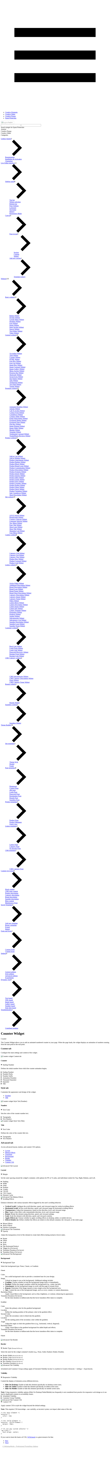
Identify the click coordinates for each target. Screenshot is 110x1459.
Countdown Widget (16, 415)
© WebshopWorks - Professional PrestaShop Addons (20, 1446)
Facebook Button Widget (17, 420)
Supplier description (12, 899)
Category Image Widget (17, 597)
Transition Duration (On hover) (13, 1250)
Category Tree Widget (16, 557)
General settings (10, 972)
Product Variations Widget (18, 491)
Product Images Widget (17, 476)
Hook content (9, 889)
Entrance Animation (9, 1227)
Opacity (5, 1231)
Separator (6, 1082)
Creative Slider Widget (17, 416)
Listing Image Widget (16, 607)
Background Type (9, 1262)
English (10, 122)
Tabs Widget (13, 381)
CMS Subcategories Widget (18, 676)
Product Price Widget (16, 481)
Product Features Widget (17, 472)
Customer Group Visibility (12, 1398)
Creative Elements (11, 112)
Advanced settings (11, 976)
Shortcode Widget (15, 375)
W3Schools (31, 1437)
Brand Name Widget (16, 591)
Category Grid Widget (16, 553)
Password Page (14, 794)
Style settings (9, 974)
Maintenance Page (11, 903)
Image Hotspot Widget (17, 426)
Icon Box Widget (15, 361)
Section (16, 252)
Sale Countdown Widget (17, 493)
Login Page (13, 792)
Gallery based (10, 1004)
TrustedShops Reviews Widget (19, 436)
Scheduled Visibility (9, 1396)
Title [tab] (6, 1098)
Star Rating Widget (15, 379)
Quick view (13, 824)
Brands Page (13, 798)
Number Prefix (8, 1074)
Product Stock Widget (16, 489)
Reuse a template (11, 925)
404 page (12, 790)
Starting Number (8, 1065)
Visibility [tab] (8, 1160)
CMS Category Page (16, 869)
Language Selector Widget (18, 521)
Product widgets (10, 438)
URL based (9, 1000)
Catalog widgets (10, 535)
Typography (7, 1117)
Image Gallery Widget (16, 369)
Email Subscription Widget (18, 418)
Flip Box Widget (15, 424)
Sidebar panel (9, 181)
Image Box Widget (15, 365)
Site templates (10, 743)
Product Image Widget (17, 474)
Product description (11, 893)
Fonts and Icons (6, 931)
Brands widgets (10, 684)
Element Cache (8, 1195)
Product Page (13, 820)
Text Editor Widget (15, 331)
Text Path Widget (15, 384)
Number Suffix (8, 1076)
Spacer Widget (14, 329)
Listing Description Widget (18, 605)
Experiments (9, 978)
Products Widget (15, 614)
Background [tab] (9, 1156)
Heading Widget (15, 321)
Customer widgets (11, 628)
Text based (8, 998)
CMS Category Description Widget (21, 678)
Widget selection (15, 202)
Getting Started (6, 139)
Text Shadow (7, 1119)
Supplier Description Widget (19, 622)
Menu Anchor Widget (16, 371)
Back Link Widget (15, 646)
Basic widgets (10, 297)
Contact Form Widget (16, 413)
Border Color (13, 1357)
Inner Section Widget (16, 327)
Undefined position (11, 1028)
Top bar (12, 200)
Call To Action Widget (17, 411)
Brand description (11, 897)
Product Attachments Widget (19, 460)
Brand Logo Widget (16, 589)
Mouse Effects (7, 1223)
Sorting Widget (14, 616)
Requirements (10, 157)
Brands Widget (14, 703)
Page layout (13, 234)
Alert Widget (13, 355)
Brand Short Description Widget (20, 593)
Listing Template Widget (17, 610)
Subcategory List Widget (17, 620)
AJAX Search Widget (16, 515)
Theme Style (13, 762)
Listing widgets (10, 565)
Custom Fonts (10, 949)
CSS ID (5, 1191)
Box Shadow (12, 1361)
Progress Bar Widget (16, 373)
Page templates (10, 768)
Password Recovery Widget (18, 652)
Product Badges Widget (17, 462)
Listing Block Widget (16, 603)
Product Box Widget (16, 559)
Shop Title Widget (15, 529)
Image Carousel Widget (17, 367)
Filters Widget (14, 601)
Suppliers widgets (11, 705)
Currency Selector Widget (18, 519)
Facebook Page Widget (17, 422)
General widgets (10, 335)
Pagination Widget (15, 612)
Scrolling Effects (8, 1199)
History (12, 212)
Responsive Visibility (10, 1377)
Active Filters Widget (16, 583)
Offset (5, 1240)
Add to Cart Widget (16, 456)
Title (4, 1084)
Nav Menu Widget (15, 523)
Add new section (15, 258)
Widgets (3, 279)
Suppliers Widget (15, 723)
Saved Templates (6, 905)
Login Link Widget (15, 650)
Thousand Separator (9, 1080)
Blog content (9, 901)
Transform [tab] (8, 1154)
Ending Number (8, 1072)
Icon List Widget (15, 363)
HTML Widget (14, 359)
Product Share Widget (16, 487)
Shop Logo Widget (15, 527)
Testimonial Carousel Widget (19, 434)
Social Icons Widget (16, 377)
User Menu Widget (15, 533)
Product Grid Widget (16, 563)
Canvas (7, 215)
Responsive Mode (15, 213)
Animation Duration (9, 1078)
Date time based (10, 1008)
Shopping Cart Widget (17, 531)
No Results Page (15, 848)
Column (16, 254)
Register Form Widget (16, 654)
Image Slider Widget (16, 428)
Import (7, 929)
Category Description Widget (19, 595)
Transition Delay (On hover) (12, 1252)
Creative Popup (10, 116)
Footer (11, 766)
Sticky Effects (7, 1225)
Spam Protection (10, 118)
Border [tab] (7, 1158)
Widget (16, 256)
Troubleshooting (6, 1010)
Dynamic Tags (6, 980)
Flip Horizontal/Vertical (11, 1246)
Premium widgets (11, 388)
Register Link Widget (16, 656)
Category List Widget (16, 555)
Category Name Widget (17, 599)
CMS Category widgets (13, 658)
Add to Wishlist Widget (17, 458)
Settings (3, 953)
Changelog (9, 161)
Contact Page (13, 788)
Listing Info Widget (16, 608)
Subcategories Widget (16, 618)
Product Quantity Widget (17, 483)
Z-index (5, 1189)
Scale (4, 1242)
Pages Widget (14, 680)
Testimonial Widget (16, 382)
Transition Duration (13, 1363)
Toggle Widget (14, 386)
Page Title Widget (15, 525)
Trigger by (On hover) (10, 1248)
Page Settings (14, 206)
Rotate (5, 1238)
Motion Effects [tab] (10, 1152)
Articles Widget (14, 409)
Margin (5, 1174)
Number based (10, 1006)
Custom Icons (10, 951)
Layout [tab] (7, 1151)
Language (12, 208)
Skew (5, 1244)
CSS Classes (7, 1193)
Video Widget (14, 333)
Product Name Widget (16, 479)
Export (7, 927)
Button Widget (14, 316)
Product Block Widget (16, 464)
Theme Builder (6, 725)
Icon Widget (13, 323)
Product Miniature (15, 822)
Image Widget (14, 325)
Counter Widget (14, 357)
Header (11, 764)
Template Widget (15, 432)
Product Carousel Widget (17, 561)
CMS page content (11, 891)
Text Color (6, 1110)
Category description (12, 895)
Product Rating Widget (17, 485)
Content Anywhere (7, 871)
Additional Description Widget (19, 585)
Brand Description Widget (18, 587)
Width (5, 1183)
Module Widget (14, 430)
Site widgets (9, 497)
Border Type (12, 1348)
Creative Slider (10, 114)
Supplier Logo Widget (16, 624)
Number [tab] (8, 1096)
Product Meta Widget (16, 478)
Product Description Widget (18, 470)
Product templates (11, 802)
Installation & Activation (13, 159)
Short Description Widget (18, 495)
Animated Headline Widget (18, 407)
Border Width (13, 1355)
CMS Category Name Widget (19, 682)
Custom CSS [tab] (9, 1162)
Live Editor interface (8, 163)
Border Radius (13, 1359)
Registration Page (15, 796)
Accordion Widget (15, 353)
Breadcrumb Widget (16, 517)
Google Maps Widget (16, 319)
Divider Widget (14, 318)
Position (5, 1187)
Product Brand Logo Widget (19, 466)
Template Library (19, 277)
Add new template (11, 923)
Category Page (14, 846)
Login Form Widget (16, 648)
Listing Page (13, 845)
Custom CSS (7, 1402)
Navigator (12, 210)
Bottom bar (13, 204)
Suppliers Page (14, 800)
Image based (9, 1002)
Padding (5, 1181)
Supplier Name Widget (17, 626)
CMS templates (10, 850)
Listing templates (11, 826)
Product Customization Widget (19, 468)
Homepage (13, 786)
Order (5, 1185)
